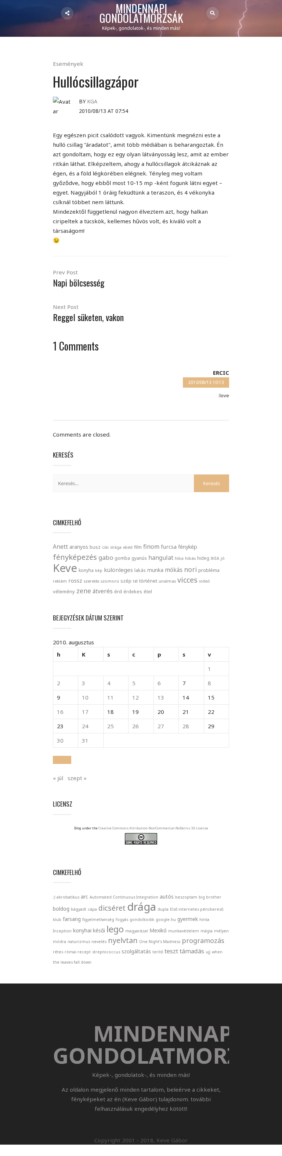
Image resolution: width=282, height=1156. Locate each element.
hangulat (160, 558)
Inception (62, 930)
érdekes (132, 591)
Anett (60, 546)
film (138, 547)
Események (68, 63)
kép (98, 570)
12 (135, 697)
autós (167, 896)
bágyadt (78, 909)
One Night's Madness (159, 941)
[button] (62, 760)
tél (135, 581)
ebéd (128, 547)
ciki (105, 547)
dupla (163, 909)
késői (99, 930)
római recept (78, 951)
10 (85, 697)
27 (161, 726)
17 (85, 711)
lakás (140, 570)
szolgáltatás (136, 951)
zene (83, 590)
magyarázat (136, 930)
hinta (204, 919)
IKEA (215, 558)
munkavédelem (183, 930)
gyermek (187, 918)
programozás (203, 940)
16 (60, 711)
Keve (65, 568)
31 (85, 740)
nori (190, 569)
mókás (173, 570)
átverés (103, 591)
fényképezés (75, 557)
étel (148, 591)
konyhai (82, 930)
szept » (77, 778)
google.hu (166, 919)
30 (60, 740)
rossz (75, 580)
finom (151, 547)
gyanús (139, 558)
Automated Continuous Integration (124, 897)
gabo (105, 557)
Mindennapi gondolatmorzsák (141, 14)
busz (95, 547)
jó (223, 558)
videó (204, 581)
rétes (58, 951)
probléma (209, 570)
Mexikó (158, 930)
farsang (72, 918)
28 (185, 726)
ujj (208, 951)
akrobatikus (68, 897)
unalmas (167, 581)
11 (110, 697)
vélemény (64, 591)
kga (92, 101)
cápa (92, 909)
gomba (122, 558)
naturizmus (79, 941)
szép (125, 580)
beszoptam (186, 897)
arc (84, 896)
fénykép (187, 546)
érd (118, 591)
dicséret (112, 908)
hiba (179, 558)
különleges (118, 569)
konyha (86, 570)
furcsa (169, 546)
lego (115, 929)
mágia (206, 930)
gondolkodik (142, 919)
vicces (187, 580)
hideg (203, 558)
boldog (61, 908)
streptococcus (106, 951)
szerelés (91, 581)
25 (110, 726)
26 (135, 726)
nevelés (98, 941)
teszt (171, 951)
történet (148, 580)
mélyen (221, 930)
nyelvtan (123, 940)
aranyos (78, 547)
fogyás (122, 919)
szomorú (110, 581)
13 (161, 697)
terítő (157, 951)
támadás (192, 951)
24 (85, 726)
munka (155, 569)
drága (116, 547)
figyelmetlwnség (98, 919)
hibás (190, 558)
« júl (58, 778)
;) (54, 897)
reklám (60, 581)
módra (59, 941)
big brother (210, 897)
